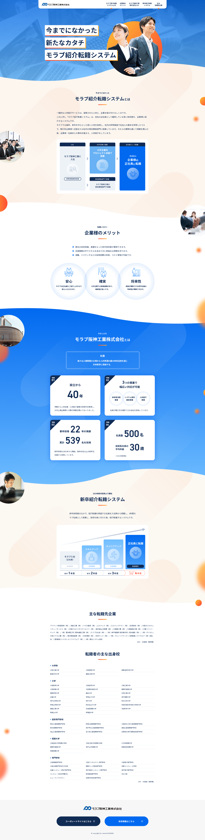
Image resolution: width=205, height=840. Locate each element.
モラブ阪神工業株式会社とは (134, 4)
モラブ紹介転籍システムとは (111, 4)
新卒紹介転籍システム (147, 4)
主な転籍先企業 (158, 4)
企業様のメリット (123, 4)
